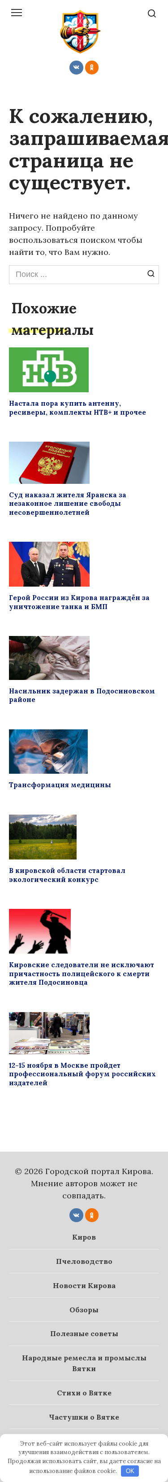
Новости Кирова (84, 1285)
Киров (84, 1236)
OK (130, 1471)
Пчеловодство (84, 1261)
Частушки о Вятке (84, 1416)
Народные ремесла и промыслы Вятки (84, 1363)
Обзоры (84, 1309)
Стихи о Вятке (84, 1392)
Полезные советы (84, 1333)
